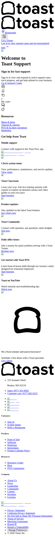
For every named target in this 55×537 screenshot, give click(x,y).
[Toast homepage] (27, 375)
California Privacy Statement (21, 513)
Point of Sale (13, 439)
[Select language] (4, 36)
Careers (11, 491)
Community (13, 488)
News (10, 483)
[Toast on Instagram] (13, 401)
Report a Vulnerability (18, 527)
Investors (11, 494)
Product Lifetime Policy (18, 450)
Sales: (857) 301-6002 (18, 390)
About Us (12, 480)
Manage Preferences (18, 530)
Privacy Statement (16, 510)
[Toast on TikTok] (12, 398)
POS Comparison (15, 468)
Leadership (12, 486)
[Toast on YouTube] (13, 409)
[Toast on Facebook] (13, 404)
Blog (9, 465)
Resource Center (15, 462)
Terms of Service (15, 518)
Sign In (10, 422)
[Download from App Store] (16, 502)
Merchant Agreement (17, 521)
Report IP (12, 524)
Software (11, 442)
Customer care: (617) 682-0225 (22, 393)
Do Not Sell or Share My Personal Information (29, 516)
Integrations (13, 448)
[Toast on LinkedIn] (13, 407)
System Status (14, 424)
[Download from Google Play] (13, 505)
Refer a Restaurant (16, 427)
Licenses (11, 497)
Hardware (12, 445)
